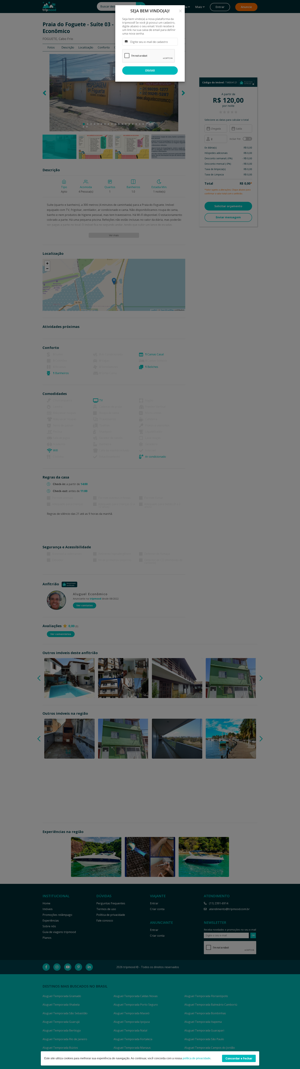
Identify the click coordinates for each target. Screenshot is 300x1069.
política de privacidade (196, 1058)
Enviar (150, 70)
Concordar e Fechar (239, 1058)
